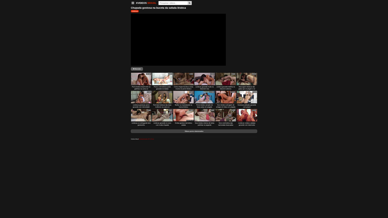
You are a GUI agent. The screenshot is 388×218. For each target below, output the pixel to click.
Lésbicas (135, 11)
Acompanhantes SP (144, 139)
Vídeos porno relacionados (194, 131)
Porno (152, 139)
